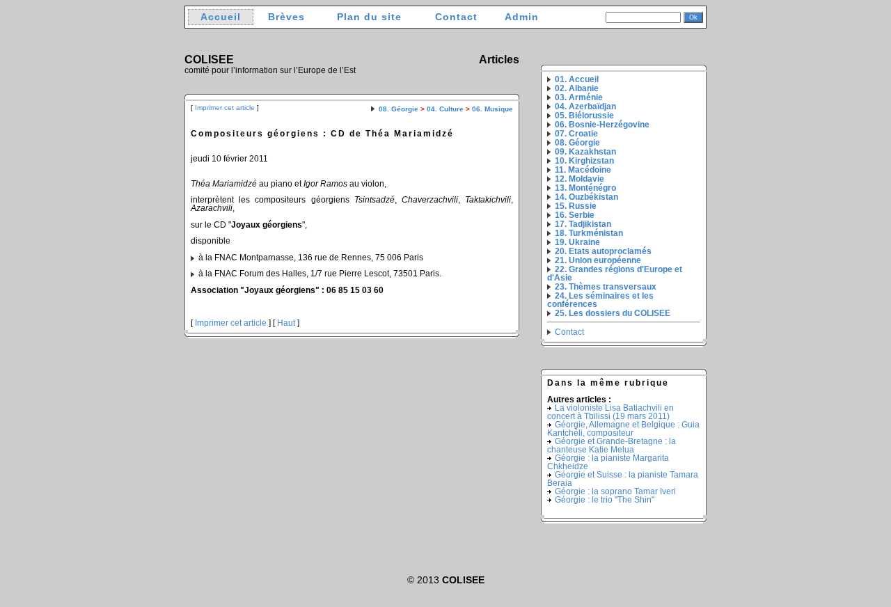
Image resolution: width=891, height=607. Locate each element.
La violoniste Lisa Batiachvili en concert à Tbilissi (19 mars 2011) (610, 412)
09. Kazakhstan (585, 152)
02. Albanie (577, 88)
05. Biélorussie (584, 115)
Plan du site (369, 17)
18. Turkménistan (589, 233)
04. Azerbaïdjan (585, 106)
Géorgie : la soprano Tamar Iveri (615, 491)
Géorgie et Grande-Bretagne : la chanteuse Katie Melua (611, 445)
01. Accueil (577, 79)
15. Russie (576, 206)
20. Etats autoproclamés (603, 251)
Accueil (220, 17)
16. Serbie (574, 215)
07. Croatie (576, 133)
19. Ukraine (577, 242)
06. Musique (492, 109)
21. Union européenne (598, 260)
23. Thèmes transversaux (605, 287)
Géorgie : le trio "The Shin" (604, 500)
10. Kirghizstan (584, 161)
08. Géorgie (398, 109)
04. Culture (445, 109)
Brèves (286, 17)
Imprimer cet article (225, 107)
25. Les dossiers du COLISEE (612, 313)
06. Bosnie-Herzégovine (602, 124)
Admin (522, 17)
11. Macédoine (583, 170)
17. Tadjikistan (583, 224)
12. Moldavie (579, 179)
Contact (456, 17)
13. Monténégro (585, 188)
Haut (286, 323)
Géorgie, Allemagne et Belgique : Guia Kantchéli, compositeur (623, 428)
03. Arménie (579, 97)
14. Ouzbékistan (586, 197)
